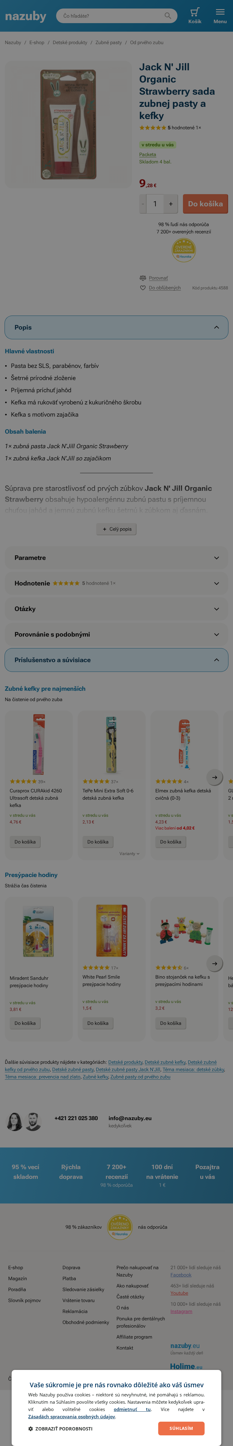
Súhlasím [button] (181, 1428)
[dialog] (116, 1408)
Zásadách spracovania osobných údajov (71, 1416)
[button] (60, 1428)
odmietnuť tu (132, 1409)
